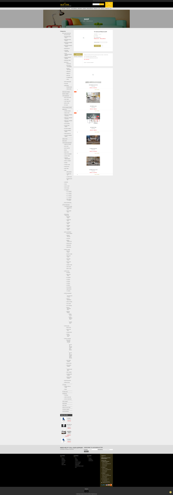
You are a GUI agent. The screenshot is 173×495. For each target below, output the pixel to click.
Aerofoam (69, 63)
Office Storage (67, 338)
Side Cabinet (69, 372)
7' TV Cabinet (69, 197)
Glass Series (67, 123)
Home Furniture (67, 397)
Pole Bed (66, 83)
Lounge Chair (67, 164)
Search (101, 4)
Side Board (64, 403)
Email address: (100, 449)
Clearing (66, 395)
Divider (65, 162)
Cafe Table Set (67, 101)
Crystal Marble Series (67, 107)
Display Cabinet (67, 160)
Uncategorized (65, 411)
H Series (68, 281)
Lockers (68, 238)
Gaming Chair (69, 264)
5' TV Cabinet (69, 193)
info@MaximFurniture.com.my (106, 482)
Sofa (65, 170)
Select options (97, 132)
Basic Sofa (69, 327)
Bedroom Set (67, 48)
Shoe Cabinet (65, 401)
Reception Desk (67, 380)
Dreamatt (69, 71)
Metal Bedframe (67, 81)
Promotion (64, 393)
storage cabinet (65, 409)
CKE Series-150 (69, 424)
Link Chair (69, 266)
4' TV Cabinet (69, 191)
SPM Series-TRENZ (93, 127)
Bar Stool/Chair (67, 97)
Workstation (67, 382)
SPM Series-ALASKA (93, 106)
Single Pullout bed (66, 407)
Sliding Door (69, 87)
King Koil (68, 75)
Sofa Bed (66, 182)
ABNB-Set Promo (67, 144)
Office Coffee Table (68, 335)
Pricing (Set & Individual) (97, 40)
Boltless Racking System (68, 341)
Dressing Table (67, 60)
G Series (68, 279)
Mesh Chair (69, 268)
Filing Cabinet (69, 233)
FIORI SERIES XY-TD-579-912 (93, 85)
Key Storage (69, 305)
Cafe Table (66, 99)
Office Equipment (68, 293)
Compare (102, 46)
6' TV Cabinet (69, 195)
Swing (65, 389)
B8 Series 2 (69, 439)
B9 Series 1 (69, 418)
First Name (86, 449)
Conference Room (68, 206)
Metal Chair (66, 103)
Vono (68, 79)
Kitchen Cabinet (67, 128)
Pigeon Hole (69, 243)
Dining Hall (64, 109)
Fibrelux (68, 73)
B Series (68, 272)
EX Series (69, 277)
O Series (68, 283)
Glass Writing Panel (70, 318)
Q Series (68, 285)
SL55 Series (69, 287)
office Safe (69, 363)
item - (109, 4)
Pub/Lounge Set (67, 133)
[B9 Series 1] (63, 419)
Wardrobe (66, 85)
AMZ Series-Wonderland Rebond (69, 432)
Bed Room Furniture (66, 33)
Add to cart (97, 45)
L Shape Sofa (69, 176)
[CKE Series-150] (63, 425)
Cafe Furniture (65, 95)
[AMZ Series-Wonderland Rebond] (63, 432)
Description (78, 54)
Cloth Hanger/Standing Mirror (68, 54)
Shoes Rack (66, 166)
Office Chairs (67, 249)
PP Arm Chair (65, 391)
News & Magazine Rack (69, 308)
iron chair (64, 140)
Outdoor (64, 384)
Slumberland (69, 77)
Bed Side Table (67, 34)
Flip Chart (69, 303)
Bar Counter (67, 148)
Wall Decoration (67, 202)
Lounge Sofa (69, 332)
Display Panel (69, 301)
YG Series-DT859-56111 (93, 148)
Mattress (66, 62)
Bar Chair (66, 146)
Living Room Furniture (67, 142)
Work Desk (69, 247)
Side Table (66, 168)
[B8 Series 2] (63, 440)
